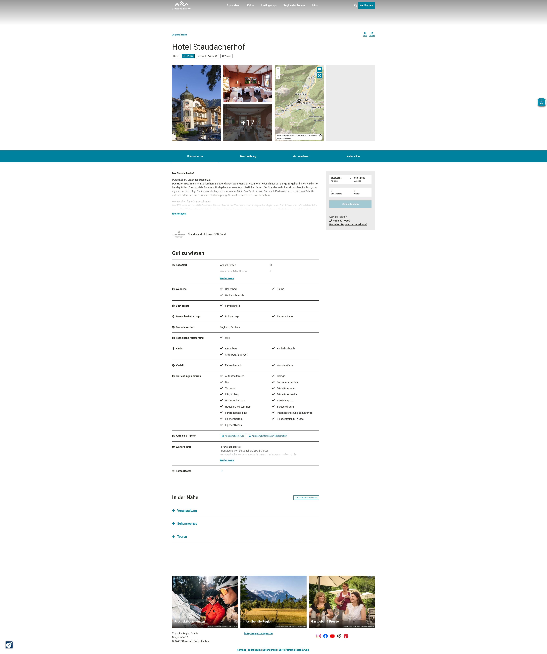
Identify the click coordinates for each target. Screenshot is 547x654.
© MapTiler (300, 135)
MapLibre (281, 135)
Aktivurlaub (233, 5)
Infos (315, 5)
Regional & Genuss (294, 5)
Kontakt (241, 649)
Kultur (250, 5)
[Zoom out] (278, 73)
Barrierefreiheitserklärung (293, 649)
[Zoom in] (278, 69)
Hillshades (290, 135)
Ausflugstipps (269, 5)
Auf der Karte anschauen (306, 497)
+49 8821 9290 (341, 220)
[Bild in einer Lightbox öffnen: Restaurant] (247, 83)
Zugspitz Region (179, 35)
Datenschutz (269, 649)
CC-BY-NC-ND (233, 626)
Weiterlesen (179, 213)
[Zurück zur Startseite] (181, 5)
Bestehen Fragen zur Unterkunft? (348, 224)
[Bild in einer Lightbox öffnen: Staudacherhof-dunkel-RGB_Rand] (179, 234)
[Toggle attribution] (320, 135)
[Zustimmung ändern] (9, 644)
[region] (299, 103)
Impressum (254, 649)
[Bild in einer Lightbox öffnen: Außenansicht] (196, 103)
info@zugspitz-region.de (258, 633)
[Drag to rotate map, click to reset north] (278, 77)
